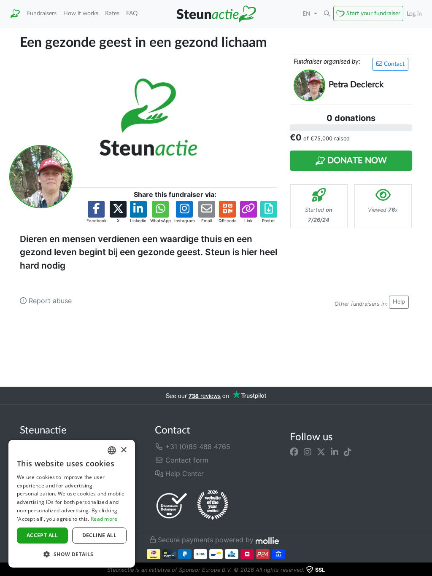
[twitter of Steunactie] (321, 451)
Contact (393, 64)
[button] (327, 14)
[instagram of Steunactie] (307, 451)
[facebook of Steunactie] (294, 451)
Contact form (185, 460)
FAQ (132, 13)
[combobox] (112, 450)
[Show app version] (426, 570)
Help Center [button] (183, 473)
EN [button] (307, 14)
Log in (414, 14)
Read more (104, 518)
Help (399, 302)
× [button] (123, 450)
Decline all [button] (99, 535)
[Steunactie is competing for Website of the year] (212, 505)
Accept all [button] (42, 535)
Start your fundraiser (373, 13)
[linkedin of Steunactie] (334, 451)
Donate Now (356, 160)
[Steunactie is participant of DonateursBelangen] (172, 505)
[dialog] (71, 504)
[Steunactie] (15, 13)
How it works (80, 13)
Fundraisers (42, 13)
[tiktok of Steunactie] (347, 451)
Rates (112, 13)
